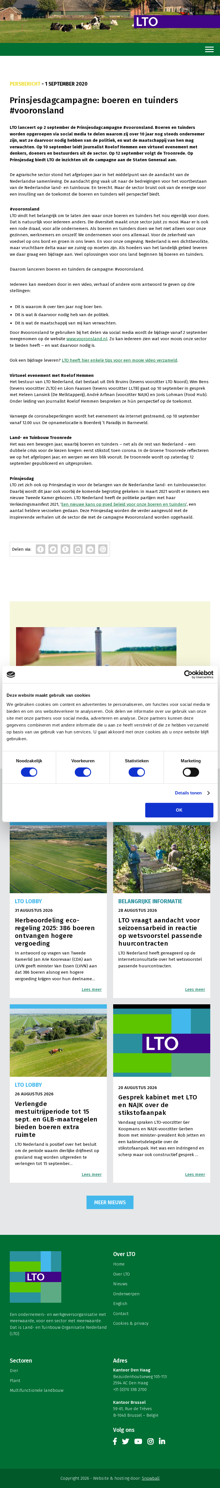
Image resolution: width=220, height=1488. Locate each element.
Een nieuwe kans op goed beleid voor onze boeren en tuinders (123, 504)
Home (119, 1264)
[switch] (83, 772)
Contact (121, 1313)
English (120, 1303)
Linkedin (162, 1442)
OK (179, 810)
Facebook (115, 1442)
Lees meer (92, 989)
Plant (15, 1380)
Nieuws (120, 1283)
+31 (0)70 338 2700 (130, 1389)
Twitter (125, 1442)
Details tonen (188, 793)
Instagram (151, 1442)
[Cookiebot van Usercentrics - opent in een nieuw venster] (188, 674)
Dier (14, 1370)
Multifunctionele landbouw (36, 1390)
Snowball (151, 1478)
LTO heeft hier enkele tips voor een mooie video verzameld (119, 360)
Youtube (138, 1442)
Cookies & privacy (130, 1323)
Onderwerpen (126, 1293)
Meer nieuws (110, 1202)
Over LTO (121, 1274)
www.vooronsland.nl (86, 338)
